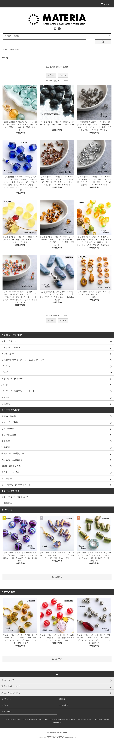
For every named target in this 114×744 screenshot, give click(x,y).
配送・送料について (35, 719)
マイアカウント (7, 699)
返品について (49, 719)
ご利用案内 (6, 503)
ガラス (18, 49)
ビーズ (12, 49)
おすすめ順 (50, 67)
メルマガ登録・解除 (100, 719)
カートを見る (63, 705)
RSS (54, 722)
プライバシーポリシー (83, 719)
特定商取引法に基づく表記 (65, 719)
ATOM (59, 722)
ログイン (4, 705)
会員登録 (61, 699)
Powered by (42, 737)
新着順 (65, 67)
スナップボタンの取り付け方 (14, 497)
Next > (63, 75)
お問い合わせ (6, 711)
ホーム (5, 49)
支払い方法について (19, 719)
